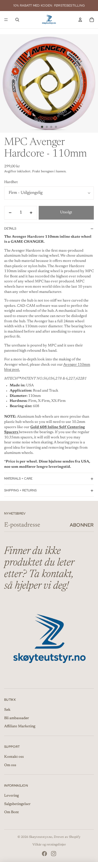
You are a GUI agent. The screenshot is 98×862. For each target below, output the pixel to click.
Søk (7, 710)
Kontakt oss (14, 757)
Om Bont (11, 812)
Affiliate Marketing (19, 726)
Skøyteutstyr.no (40, 837)
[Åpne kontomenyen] (80, 19)
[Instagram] (53, 853)
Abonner (82, 525)
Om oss (10, 765)
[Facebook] (44, 853)
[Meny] (6, 20)
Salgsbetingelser (17, 804)
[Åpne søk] (17, 19)
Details (10, 228)
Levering (11, 796)
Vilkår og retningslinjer (49, 844)
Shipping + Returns (20, 490)
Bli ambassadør (16, 718)
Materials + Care (18, 478)
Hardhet (11, 182)
